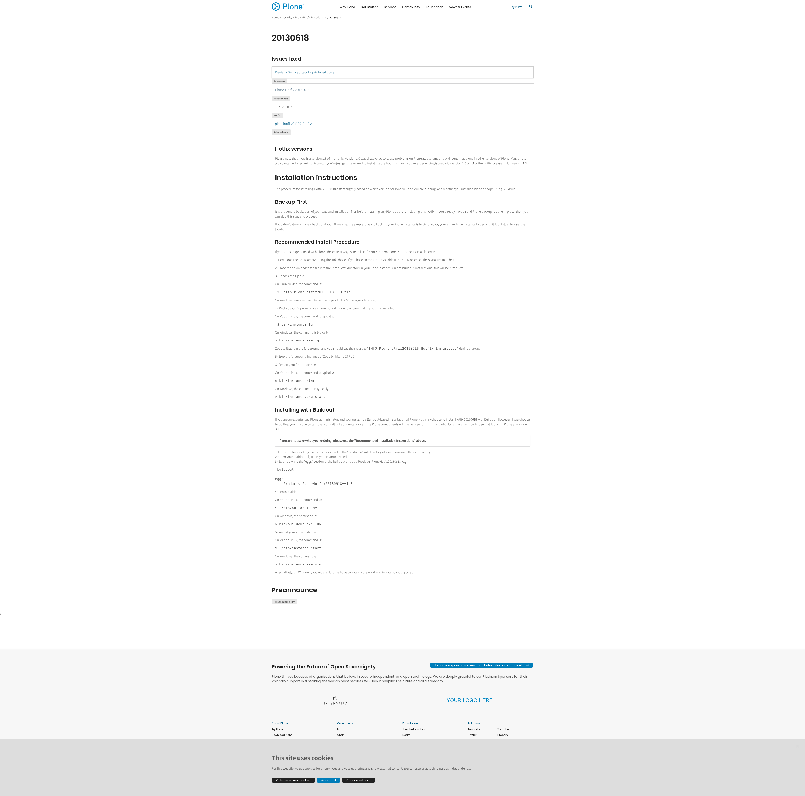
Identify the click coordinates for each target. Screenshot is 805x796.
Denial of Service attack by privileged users (304, 72)
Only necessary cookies (293, 780)
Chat (340, 735)
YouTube (503, 729)
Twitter (472, 735)
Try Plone (277, 729)
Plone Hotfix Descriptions (311, 17)
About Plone (280, 723)
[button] (481, 665)
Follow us (474, 723)
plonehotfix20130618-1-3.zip (294, 123)
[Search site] (529, 6)
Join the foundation (415, 729)
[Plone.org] (288, 6)
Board (406, 735)
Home (275, 17)
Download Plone (282, 735)
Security (287, 17)
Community (345, 723)
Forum (341, 729)
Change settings (358, 780)
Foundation (410, 723)
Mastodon (474, 729)
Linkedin (502, 735)
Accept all (328, 780)
